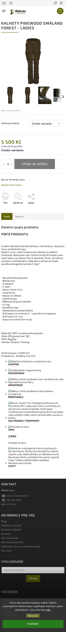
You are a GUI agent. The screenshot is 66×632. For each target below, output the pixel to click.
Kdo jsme (6, 550)
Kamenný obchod (11, 529)
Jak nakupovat (9, 538)
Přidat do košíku (35, 164)
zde (48, 609)
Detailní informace (11, 184)
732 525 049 (14, 500)
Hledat (33, 578)
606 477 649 (8, 504)
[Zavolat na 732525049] (11, 3)
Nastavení (33, 616)
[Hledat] (55, 3)
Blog (4, 521)
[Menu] (4, 10)
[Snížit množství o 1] (3, 164)
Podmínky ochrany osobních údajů (21, 546)
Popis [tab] (7, 216)
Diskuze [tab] (19, 216)
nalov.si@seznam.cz (18, 495)
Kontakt (6, 533)
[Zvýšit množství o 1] (11, 164)
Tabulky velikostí (11, 525)
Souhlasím (33, 624)
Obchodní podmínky (12, 542)
